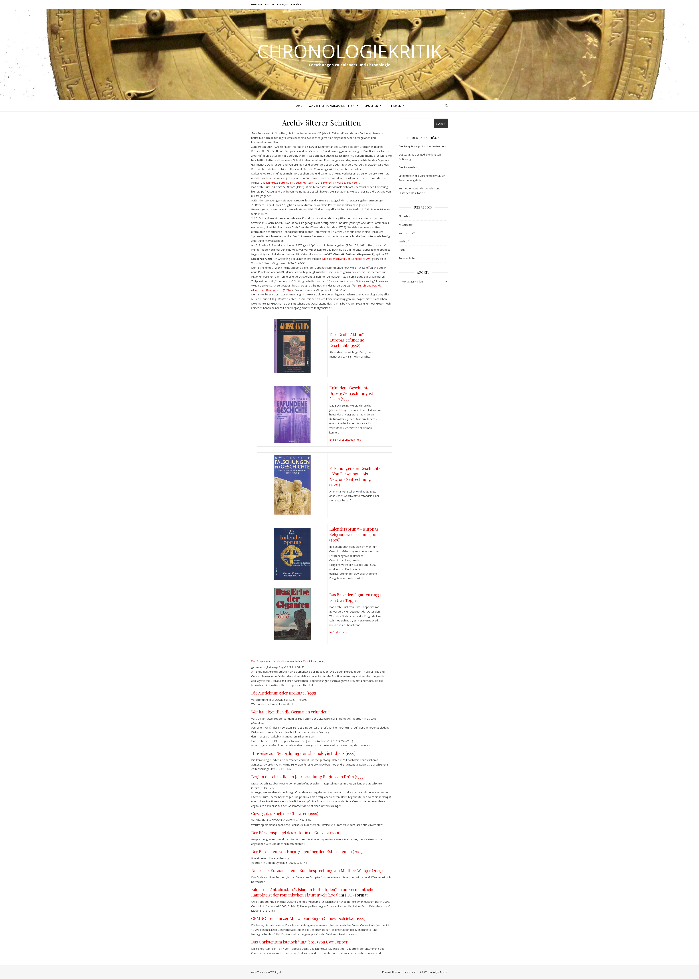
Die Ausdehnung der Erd (273, 693)
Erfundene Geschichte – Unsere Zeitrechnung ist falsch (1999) (351, 393)
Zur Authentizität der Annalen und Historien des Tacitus (419, 191)
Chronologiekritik (349, 51)
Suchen (440, 123)
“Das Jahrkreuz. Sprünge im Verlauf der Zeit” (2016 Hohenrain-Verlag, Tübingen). (310, 182)
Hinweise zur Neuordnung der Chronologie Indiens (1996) (303, 753)
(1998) (355, 345)
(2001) (334, 484)
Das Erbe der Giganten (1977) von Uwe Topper (355, 597)
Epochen (371, 105)
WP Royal (275, 972)
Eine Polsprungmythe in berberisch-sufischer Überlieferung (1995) (288, 661)
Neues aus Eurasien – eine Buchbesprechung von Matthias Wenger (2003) (317, 870)
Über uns (397, 972)
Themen (395, 105)
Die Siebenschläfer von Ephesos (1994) (346, 258)
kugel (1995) (306, 693)
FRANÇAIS (283, 4)
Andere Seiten (407, 258)
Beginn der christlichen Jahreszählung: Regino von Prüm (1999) (308, 776)
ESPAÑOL (296, 4)
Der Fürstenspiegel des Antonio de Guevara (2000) (296, 832)
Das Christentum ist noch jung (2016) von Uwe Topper (299, 942)
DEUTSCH (256, 4)
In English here (338, 632)
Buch (402, 250)
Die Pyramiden (408, 167)
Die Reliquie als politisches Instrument (422, 146)
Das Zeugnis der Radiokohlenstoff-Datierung (420, 157)
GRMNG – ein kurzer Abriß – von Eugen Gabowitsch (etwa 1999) (308, 918)
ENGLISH (270, 4)
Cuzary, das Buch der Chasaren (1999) (284, 813)
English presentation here (345, 439)
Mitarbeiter (406, 224)
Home (297, 105)
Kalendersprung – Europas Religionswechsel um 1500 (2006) (353, 534)
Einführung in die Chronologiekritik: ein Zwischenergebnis (422, 178)
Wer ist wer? (407, 233)
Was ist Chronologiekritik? (331, 105)
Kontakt (386, 972)
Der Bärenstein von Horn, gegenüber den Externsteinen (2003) (307, 851)
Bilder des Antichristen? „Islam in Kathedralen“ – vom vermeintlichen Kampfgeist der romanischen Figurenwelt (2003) (314, 892)
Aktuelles (404, 216)
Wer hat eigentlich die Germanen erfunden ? (290, 712)
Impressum (410, 972)
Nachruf (403, 241)
